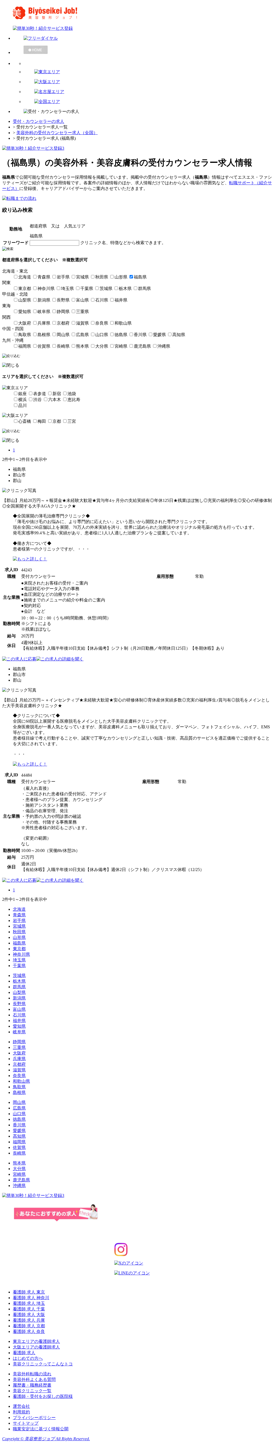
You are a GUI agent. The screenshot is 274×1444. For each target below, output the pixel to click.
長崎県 (63, 346)
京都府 (63, 323)
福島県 (140, 277)
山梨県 (24, 300)
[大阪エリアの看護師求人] (148, 82)
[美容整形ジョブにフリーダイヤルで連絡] (142, 38)
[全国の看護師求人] (148, 102)
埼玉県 (67, 288)
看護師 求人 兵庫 (29, 1320)
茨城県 (106, 288)
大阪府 (24, 323)
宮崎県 (121, 346)
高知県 (178, 334)
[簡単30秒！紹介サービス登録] (137, 28)
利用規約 (21, 1412)
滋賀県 (82, 323)
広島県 (82, 334)
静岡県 (63, 311)
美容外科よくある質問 (34, 1379)
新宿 (56, 393)
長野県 (63, 300)
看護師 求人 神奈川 (31, 1297)
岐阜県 (43, 311)
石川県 (101, 300)
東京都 (24, 288)
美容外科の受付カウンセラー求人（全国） (57, 132)
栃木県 (125, 288)
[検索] (148, 61)
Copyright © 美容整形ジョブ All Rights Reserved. (46, 1438)
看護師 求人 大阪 (29, 1314)
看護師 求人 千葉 (29, 1309)
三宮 (71, 421)
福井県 (121, 300)
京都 (56, 421)
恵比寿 (73, 399)
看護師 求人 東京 (29, 1292)
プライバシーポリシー (34, 1417)
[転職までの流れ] (19, 198)
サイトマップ (26, 1423)
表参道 (39, 393)
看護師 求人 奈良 (29, 1331)
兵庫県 (43, 323)
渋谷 (37, 399)
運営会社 (21, 1406)
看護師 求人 (24, 1352)
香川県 (140, 334)
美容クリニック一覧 (32, 1390)
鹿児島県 (142, 346)
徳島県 (121, 334)
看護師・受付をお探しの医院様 (43, 1396)
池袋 (71, 393)
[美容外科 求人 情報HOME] (142, 50)
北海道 (24, 277)
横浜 (22, 399)
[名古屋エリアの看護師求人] (148, 92)
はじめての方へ (28, 1358)
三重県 (82, 311)
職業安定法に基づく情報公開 (40, 1429)
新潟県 (43, 300)
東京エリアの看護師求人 (36, 1341)
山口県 (101, 334)
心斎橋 (24, 421)
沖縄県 (163, 346)
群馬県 (144, 288)
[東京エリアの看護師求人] (148, 72)
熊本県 (82, 346)
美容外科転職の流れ (32, 1374)
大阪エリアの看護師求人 (36, 1347)
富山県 (82, 300)
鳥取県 (24, 334)
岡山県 (63, 334)
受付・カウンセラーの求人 (38, 121)
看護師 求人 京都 (29, 1326)
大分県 (101, 346)
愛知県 (24, 311)
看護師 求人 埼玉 (29, 1303)
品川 (22, 405)
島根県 (43, 334)
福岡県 (24, 346)
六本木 (54, 399)
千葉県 (86, 288)
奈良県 (101, 323)
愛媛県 (159, 334)
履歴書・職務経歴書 (32, 1385)
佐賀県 (43, 346)
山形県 (121, 277)
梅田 (41, 421)
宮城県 (82, 277)
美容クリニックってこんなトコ (43, 1364)
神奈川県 (46, 288)
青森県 (43, 277)
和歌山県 (123, 323)
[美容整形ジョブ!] (137, 12)
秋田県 (101, 277)
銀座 (22, 393)
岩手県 (63, 277)
